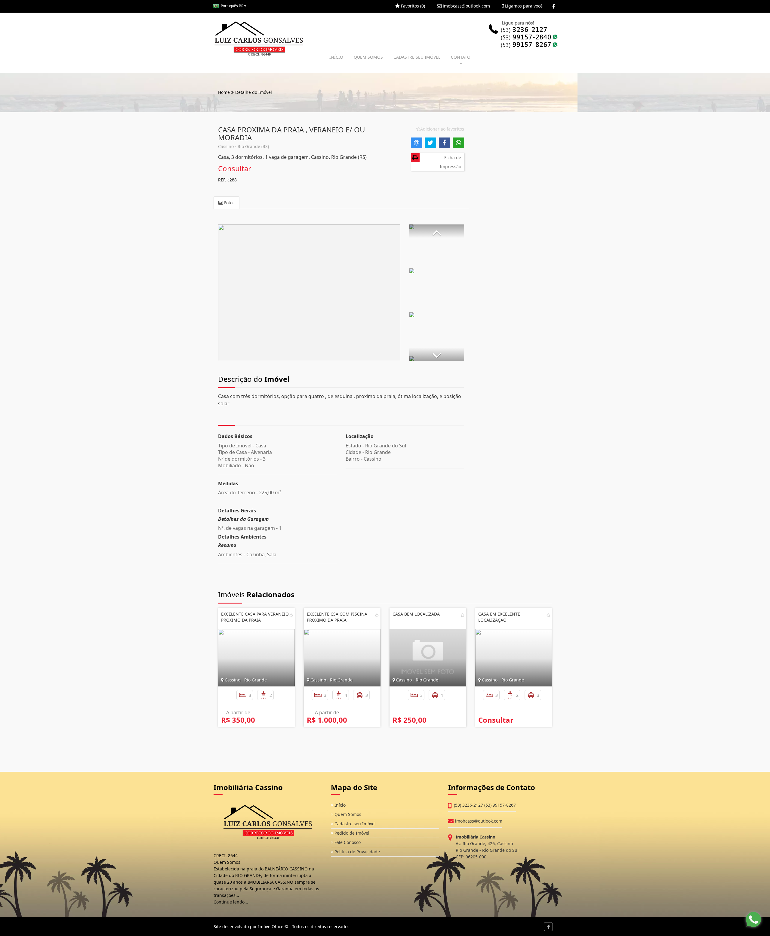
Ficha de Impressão (450, 162)
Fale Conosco (347, 842)
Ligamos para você (523, 6)
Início (339, 805)
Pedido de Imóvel (351, 833)
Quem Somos (347, 814)
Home (224, 92)
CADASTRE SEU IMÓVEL (416, 57)
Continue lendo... (231, 902)
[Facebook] (553, 6)
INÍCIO (336, 57)
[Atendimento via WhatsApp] (753, 919)
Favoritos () (412, 6)
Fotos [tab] (229, 202)
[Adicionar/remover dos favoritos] (291, 615)
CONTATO (460, 57)
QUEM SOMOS (368, 57)
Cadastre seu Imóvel (354, 823)
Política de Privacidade (356, 851)
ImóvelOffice (270, 926)
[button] (436, 231)
